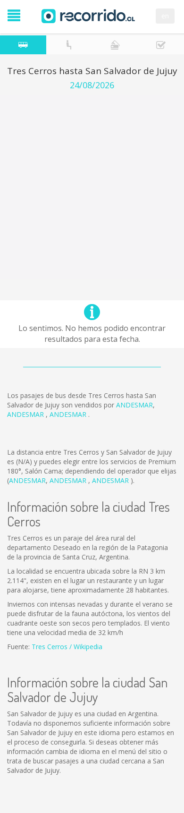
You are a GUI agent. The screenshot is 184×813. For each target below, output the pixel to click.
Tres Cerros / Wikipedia (67, 646)
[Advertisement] (92, 187)
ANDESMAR (134, 404)
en (165, 15)
